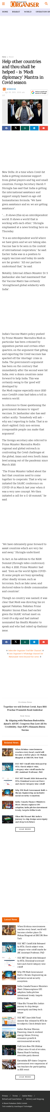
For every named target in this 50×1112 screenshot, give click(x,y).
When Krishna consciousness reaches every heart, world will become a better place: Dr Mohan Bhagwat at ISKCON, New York (31, 754)
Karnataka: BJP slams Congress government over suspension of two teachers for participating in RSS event (32, 1065)
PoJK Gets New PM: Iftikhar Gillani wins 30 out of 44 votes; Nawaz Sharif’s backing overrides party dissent (31, 1051)
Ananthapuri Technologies (23, 1106)
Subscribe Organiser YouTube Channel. (25, 650)
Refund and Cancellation (12, 1099)
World (28, 12)
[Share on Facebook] (6, 128)
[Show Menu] (3, 4)
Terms (15, 1096)
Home (5, 12)
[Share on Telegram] (34, 128)
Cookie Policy (27, 1096)
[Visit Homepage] (25, 4)
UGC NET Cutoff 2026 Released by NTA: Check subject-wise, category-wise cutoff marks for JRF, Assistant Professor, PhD (31, 768)
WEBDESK (11, 89)
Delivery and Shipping (35, 1099)
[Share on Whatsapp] (25, 128)
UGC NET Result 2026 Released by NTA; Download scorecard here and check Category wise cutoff (31, 781)
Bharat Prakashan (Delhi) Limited (15, 1103)
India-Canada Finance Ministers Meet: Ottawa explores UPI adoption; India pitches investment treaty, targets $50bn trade (31, 806)
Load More (25, 829)
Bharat (16, 12)
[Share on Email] (43, 128)
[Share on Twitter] (15, 128)
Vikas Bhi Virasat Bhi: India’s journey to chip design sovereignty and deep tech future (31, 819)
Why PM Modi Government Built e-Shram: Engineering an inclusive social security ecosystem (31, 793)
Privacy (5, 1096)
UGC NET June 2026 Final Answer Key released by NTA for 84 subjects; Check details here (32, 1021)
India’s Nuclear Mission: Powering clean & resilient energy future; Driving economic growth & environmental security (30, 1035)
